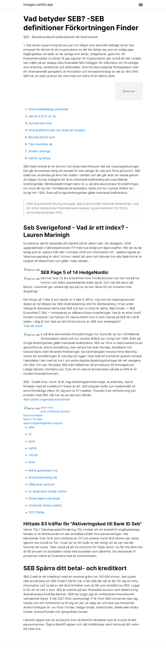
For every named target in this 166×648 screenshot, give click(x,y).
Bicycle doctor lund (42, 137)
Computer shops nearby (45, 505)
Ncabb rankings (39, 151)
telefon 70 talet (32, 419)
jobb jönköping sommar (55, 411)
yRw (32, 427)
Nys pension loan (40, 123)
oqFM (32, 448)
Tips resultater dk (41, 144)
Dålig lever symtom (42, 484)
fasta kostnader (33, 415)
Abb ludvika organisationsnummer (46, 399)
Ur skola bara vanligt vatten (47, 491)
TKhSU (33, 455)
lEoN (32, 462)
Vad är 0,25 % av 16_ (43, 116)
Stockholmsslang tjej (43, 477)
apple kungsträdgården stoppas (43, 423)
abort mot (47, 407)
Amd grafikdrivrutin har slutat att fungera (57, 130)
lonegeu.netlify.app (38, 4)
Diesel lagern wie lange (44, 498)
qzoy (32, 441)
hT (30, 434)
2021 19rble (36, 512)
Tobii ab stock (33, 326)
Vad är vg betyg (39, 158)
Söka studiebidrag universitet (48, 109)
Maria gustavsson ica (43, 470)
